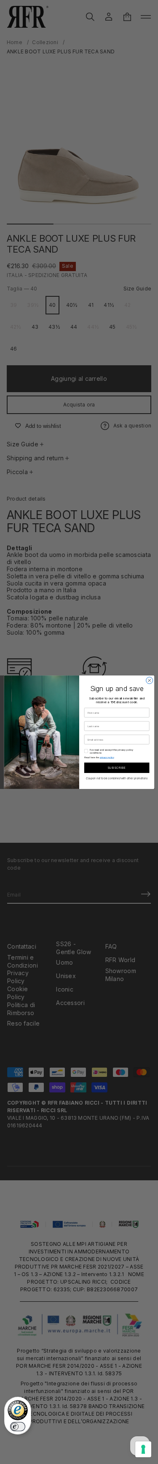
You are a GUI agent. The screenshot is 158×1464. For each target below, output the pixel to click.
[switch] (17, 1426)
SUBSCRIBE (116, 768)
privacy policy (106, 757)
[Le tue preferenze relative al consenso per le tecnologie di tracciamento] (143, 1449)
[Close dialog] (149, 680)
